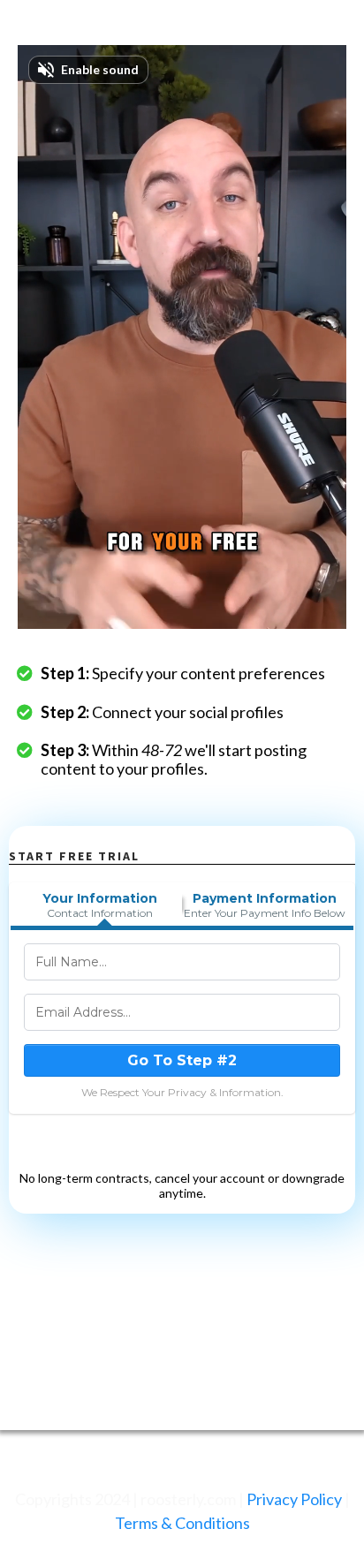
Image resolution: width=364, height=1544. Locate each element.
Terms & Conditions (182, 1523)
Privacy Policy (294, 1499)
